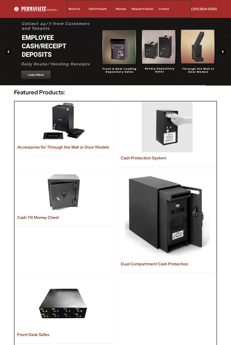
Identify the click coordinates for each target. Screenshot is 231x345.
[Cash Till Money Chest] (64, 192)
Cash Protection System (143, 158)
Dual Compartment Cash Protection (154, 264)
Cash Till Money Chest (38, 217)
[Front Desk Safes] (64, 303)
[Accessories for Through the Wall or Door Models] (64, 121)
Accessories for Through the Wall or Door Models (63, 147)
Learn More (36, 68)
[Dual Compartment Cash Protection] (167, 215)
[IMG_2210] (36, 7)
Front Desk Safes (33, 334)
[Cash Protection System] (167, 127)
